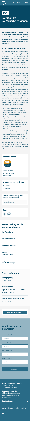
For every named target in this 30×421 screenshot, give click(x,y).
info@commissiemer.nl (11, 387)
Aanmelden (14, 369)
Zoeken (16, 3)
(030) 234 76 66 (13, 175)
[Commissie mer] (5, 3)
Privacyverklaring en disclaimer (11, 408)
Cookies (23, 408)
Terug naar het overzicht (14, 312)
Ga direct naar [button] (7, 401)
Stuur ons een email (15, 173)
